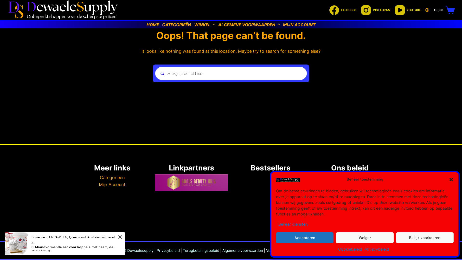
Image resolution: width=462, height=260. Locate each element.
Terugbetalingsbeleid (201, 250)
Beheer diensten (293, 224)
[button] (451, 179)
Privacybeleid (377, 249)
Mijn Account (112, 184)
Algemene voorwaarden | (244, 250)
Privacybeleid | (169, 250)
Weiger (365, 237)
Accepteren (305, 237)
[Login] (427, 10)
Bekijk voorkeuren (424, 237)
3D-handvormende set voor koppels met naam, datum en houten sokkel (74, 247)
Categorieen (112, 177)
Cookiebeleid (350, 249)
